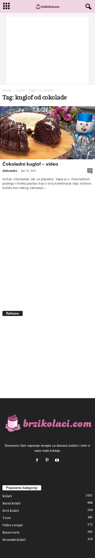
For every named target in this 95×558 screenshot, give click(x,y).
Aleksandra (9, 170)
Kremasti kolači (14, 540)
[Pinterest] (48, 460)
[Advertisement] (47, 51)
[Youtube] (57, 460)
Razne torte (10, 532)
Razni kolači (11, 503)
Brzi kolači (10, 510)
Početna (6, 90)
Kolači (7, 496)
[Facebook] (38, 460)
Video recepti (12, 525)
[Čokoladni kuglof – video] (47, 132)
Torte (6, 518)
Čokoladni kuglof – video (30, 164)
